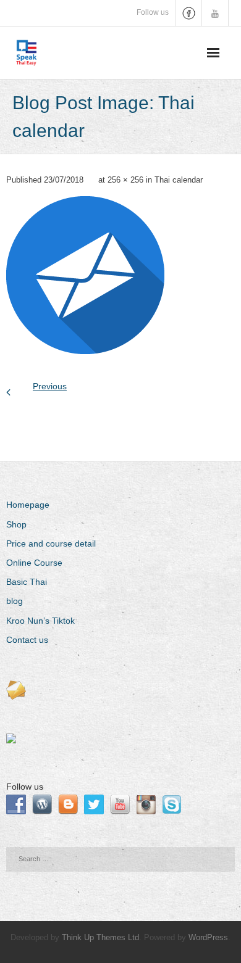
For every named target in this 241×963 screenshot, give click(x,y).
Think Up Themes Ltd (100, 937)
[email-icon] (85, 275)
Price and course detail (51, 543)
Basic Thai (26, 582)
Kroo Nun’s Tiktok (40, 621)
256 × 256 (125, 179)
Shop (16, 524)
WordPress (208, 937)
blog (14, 601)
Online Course (34, 563)
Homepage (27, 505)
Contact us (27, 640)
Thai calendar (178, 179)
